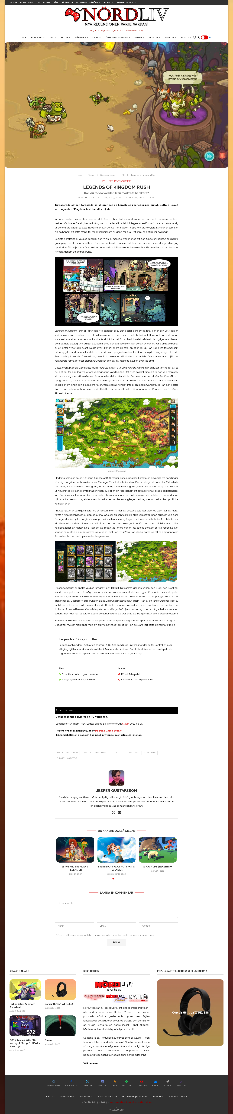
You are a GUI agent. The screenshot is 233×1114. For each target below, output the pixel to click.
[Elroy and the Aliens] (75, 850)
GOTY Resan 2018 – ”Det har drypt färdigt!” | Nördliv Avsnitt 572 (25, 1043)
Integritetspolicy (126, 2)
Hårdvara (80, 37)
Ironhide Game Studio (108, 730)
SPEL (51, 37)
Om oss (13, 2)
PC (123, 175)
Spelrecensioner (108, 175)
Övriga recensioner (117, 37)
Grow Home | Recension (157, 866)
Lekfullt (118, 753)
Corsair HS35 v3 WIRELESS (59, 1004)
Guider (138, 37)
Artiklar (153, 37)
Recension (133, 753)
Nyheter (169, 37)
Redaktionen (26, 2)
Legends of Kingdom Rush (95, 753)
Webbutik (109, 2)
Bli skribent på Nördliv (88, 2)
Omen (48, 1040)
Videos (185, 37)
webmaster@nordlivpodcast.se (131, 1102)
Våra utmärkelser (63, 2)
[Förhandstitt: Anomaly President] (25, 989)
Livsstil (97, 37)
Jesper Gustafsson (89, 197)
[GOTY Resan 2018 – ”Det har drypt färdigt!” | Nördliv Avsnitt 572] (25, 1025)
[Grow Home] (158, 850)
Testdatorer (44, 2)
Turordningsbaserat (67, 758)
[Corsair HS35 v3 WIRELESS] (60, 989)
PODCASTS (36, 37)
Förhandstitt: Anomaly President (22, 1005)
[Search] (194, 37)
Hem (24, 37)
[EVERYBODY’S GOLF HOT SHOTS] (116, 850)
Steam (125, 723)
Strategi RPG (149, 753)
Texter (91, 175)
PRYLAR (64, 37)
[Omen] (60, 1025)
